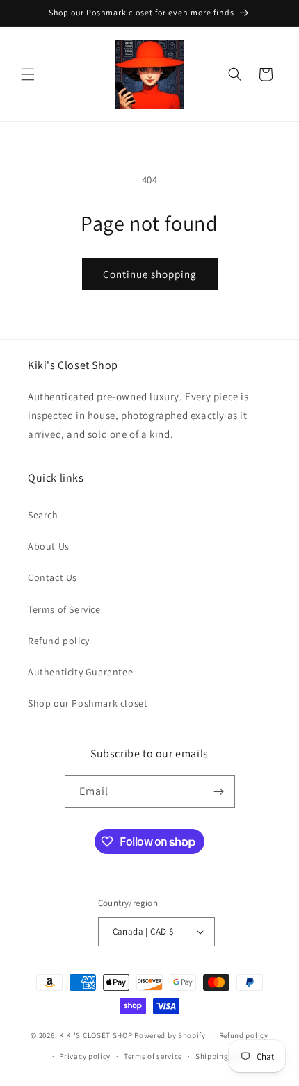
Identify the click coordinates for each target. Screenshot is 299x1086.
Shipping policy (224, 1056)
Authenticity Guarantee (80, 672)
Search (43, 515)
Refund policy (59, 640)
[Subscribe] (219, 791)
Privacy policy (85, 1056)
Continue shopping (150, 274)
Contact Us (52, 577)
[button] (28, 74)
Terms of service (153, 1056)
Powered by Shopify (170, 1034)
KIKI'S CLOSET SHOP (96, 1034)
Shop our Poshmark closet (87, 703)
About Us (49, 546)
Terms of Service (64, 609)
